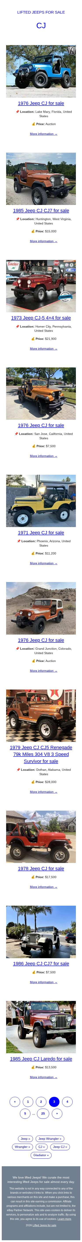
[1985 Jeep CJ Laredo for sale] (41, 1052)
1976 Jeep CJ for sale (41, 103)
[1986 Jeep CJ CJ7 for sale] (41, 957)
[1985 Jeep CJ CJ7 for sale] (41, 204)
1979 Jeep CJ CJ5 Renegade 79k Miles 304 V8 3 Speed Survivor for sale (41, 754)
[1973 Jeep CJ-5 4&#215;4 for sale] (41, 311)
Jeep (24, 1138)
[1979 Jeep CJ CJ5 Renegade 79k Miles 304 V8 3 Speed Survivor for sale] (41, 741)
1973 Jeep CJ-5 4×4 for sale (41, 318)
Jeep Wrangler (48, 1138)
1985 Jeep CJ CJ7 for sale (41, 210)
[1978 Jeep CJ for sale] (41, 862)
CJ (41, 25)
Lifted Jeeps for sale (41, 12)
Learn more (64, 1218)
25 (43, 1113)
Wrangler (21, 1146)
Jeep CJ (59, 1146)
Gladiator (39, 1155)
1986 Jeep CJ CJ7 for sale (41, 963)
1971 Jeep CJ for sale (41, 532)
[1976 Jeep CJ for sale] (41, 96)
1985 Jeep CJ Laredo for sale (41, 1059)
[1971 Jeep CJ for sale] (41, 526)
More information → (44, 134)
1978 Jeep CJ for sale (41, 868)
